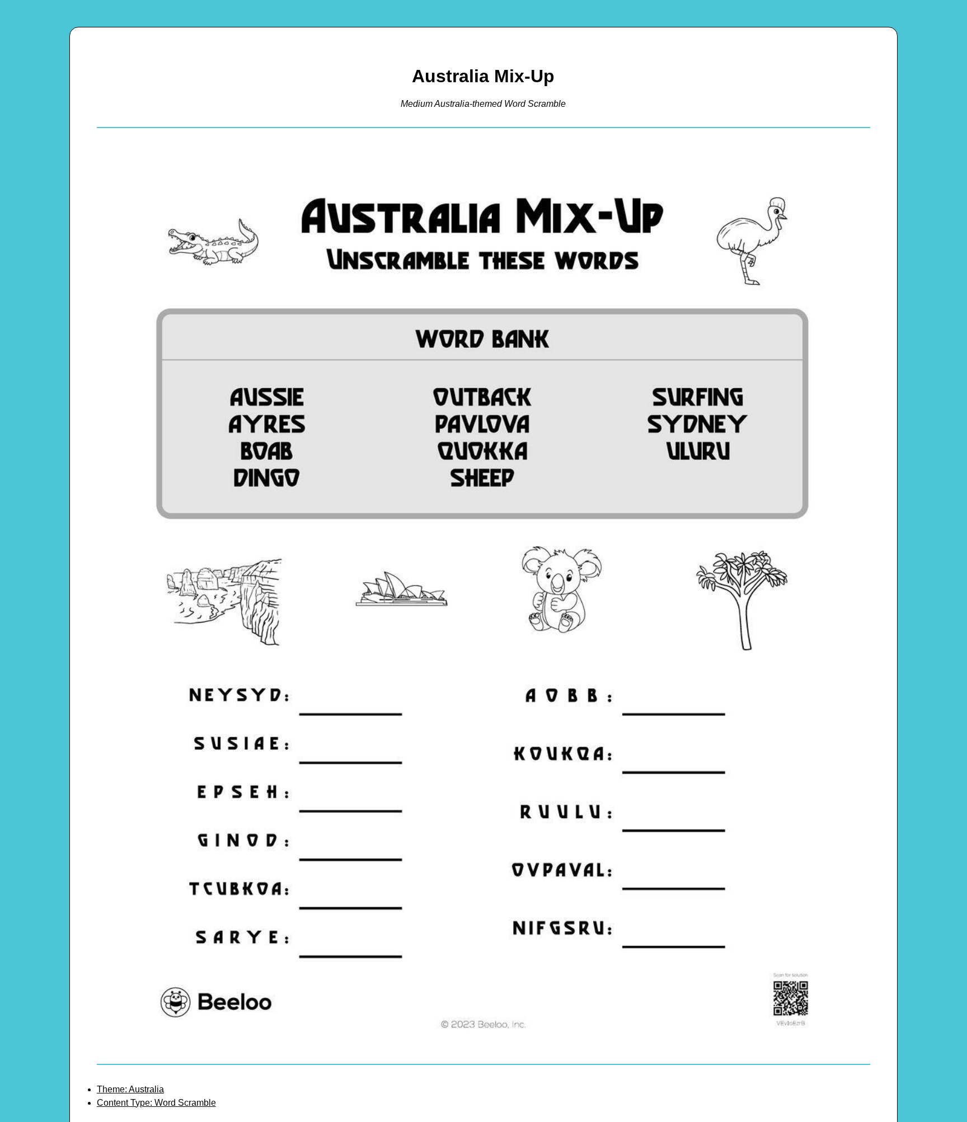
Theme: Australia (130, 1089)
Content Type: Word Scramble (156, 1102)
